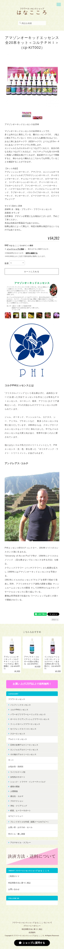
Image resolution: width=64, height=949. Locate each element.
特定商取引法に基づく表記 (19, 883)
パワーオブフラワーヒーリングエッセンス (28, 714)
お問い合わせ (13, 889)
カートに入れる (31, 271)
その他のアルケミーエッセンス (23, 754)
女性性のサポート (17, 777)
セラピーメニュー (15, 816)
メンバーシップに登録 (15, 249)
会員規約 (32, 932)
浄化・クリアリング (18, 806)
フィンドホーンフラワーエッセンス (25, 724)
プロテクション (16, 801)
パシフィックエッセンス (20, 705)
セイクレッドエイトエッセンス (23, 729)
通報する (55, 619)
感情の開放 (15, 787)
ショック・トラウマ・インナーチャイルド (28, 782)
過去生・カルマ (16, 796)
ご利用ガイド (13, 876)
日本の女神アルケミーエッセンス (24, 745)
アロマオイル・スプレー (20, 842)
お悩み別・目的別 (15, 767)
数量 (7, 263)
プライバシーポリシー (32, 926)
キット (11, 760)
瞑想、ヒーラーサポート (20, 810)
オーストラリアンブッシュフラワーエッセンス (29, 719)
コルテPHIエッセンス (19, 710)
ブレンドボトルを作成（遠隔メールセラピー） (29, 822)
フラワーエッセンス (16, 699)
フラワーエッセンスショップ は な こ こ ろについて (32, 922)
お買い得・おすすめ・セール (20, 827)
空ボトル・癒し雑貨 (16, 834)
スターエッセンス (17, 734)
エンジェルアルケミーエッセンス (24, 750)
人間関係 (14, 791)
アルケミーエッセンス (17, 739)
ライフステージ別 (17, 772)
